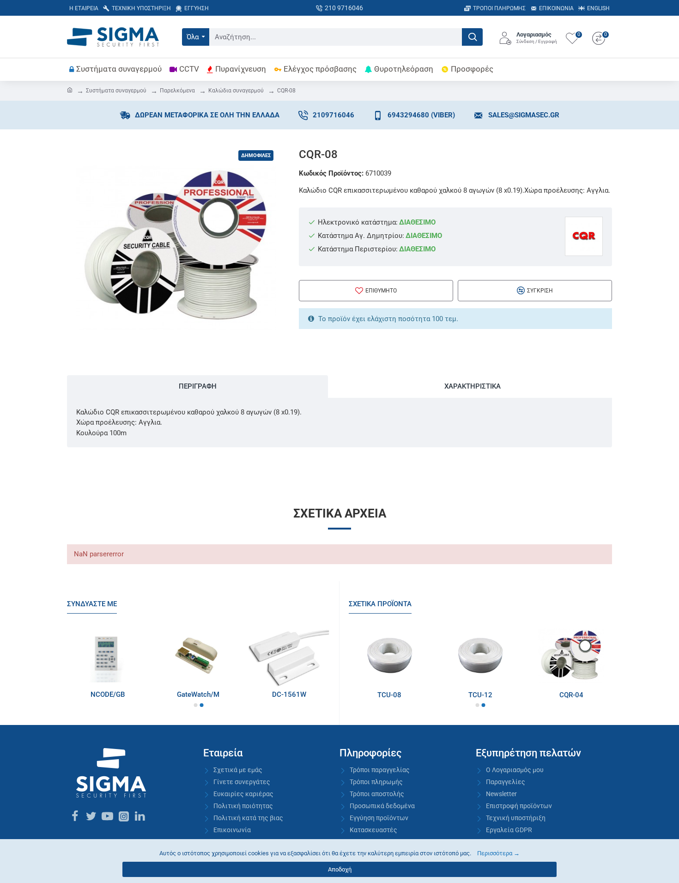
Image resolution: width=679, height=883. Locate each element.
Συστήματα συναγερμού (116, 90)
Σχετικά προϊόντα (380, 604)
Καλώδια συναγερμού (236, 90)
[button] (195, 705)
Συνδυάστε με (92, 604)
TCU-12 (566, 695)
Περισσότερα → (498, 853)
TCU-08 (475, 695)
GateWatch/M (309, 694)
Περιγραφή (198, 386)
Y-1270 (128, 694)
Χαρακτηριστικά (472, 386)
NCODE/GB (219, 694)
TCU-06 (384, 695)
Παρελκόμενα (177, 90)
